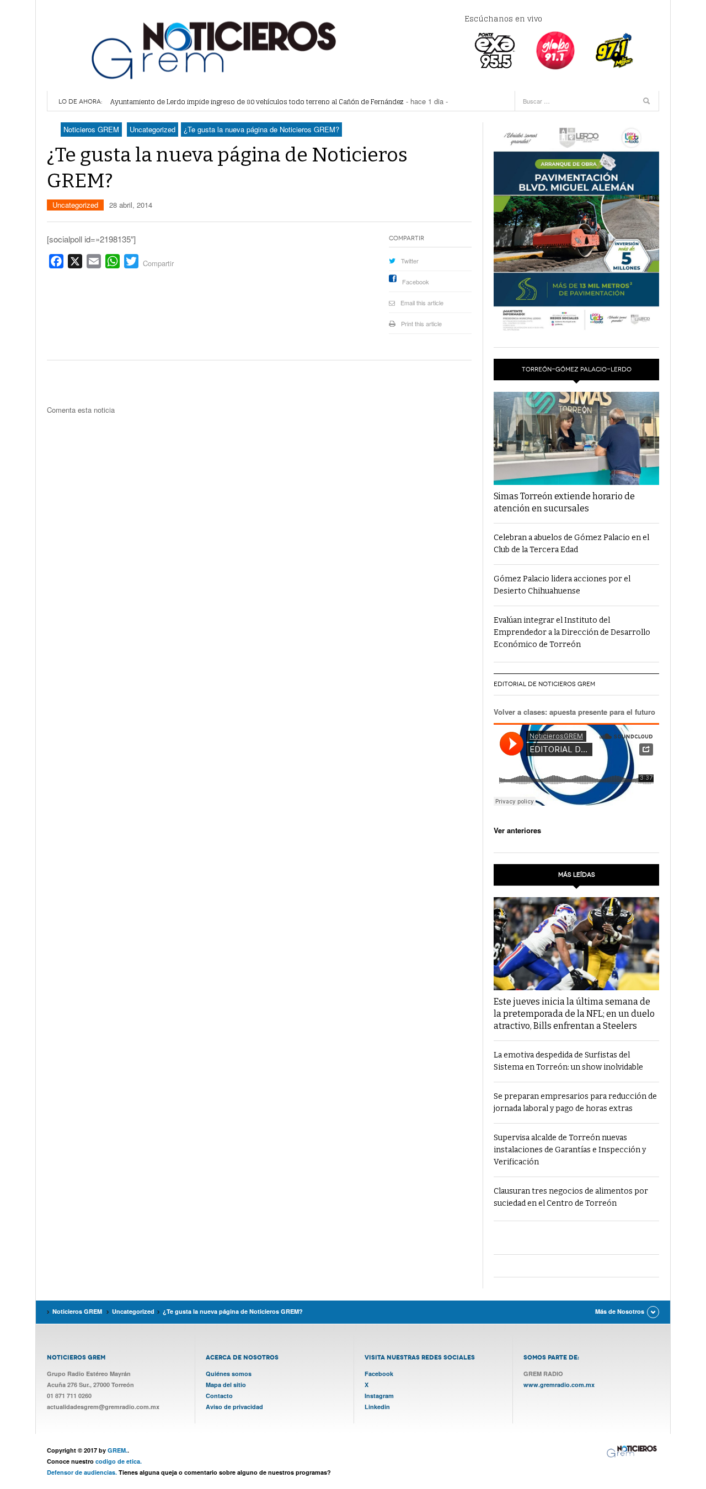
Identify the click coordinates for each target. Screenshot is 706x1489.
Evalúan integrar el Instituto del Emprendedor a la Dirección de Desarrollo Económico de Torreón (572, 632)
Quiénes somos (229, 1373)
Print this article (421, 323)
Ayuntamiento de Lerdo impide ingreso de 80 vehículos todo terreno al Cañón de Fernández (257, 101)
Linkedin (377, 1406)
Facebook (415, 281)
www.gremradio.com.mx (559, 1384)
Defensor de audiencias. (82, 1472)
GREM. (117, 1450)
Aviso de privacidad (234, 1406)
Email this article (421, 302)
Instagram (379, 1395)
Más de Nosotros (619, 1311)
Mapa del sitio (226, 1384)
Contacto (219, 1395)
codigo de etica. (118, 1461)
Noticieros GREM (212, 49)
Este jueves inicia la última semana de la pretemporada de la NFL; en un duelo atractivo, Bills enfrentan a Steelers (574, 1013)
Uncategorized (75, 204)
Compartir (158, 263)
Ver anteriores (517, 830)
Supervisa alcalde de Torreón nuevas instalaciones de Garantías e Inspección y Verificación (570, 1150)
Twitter (410, 260)
